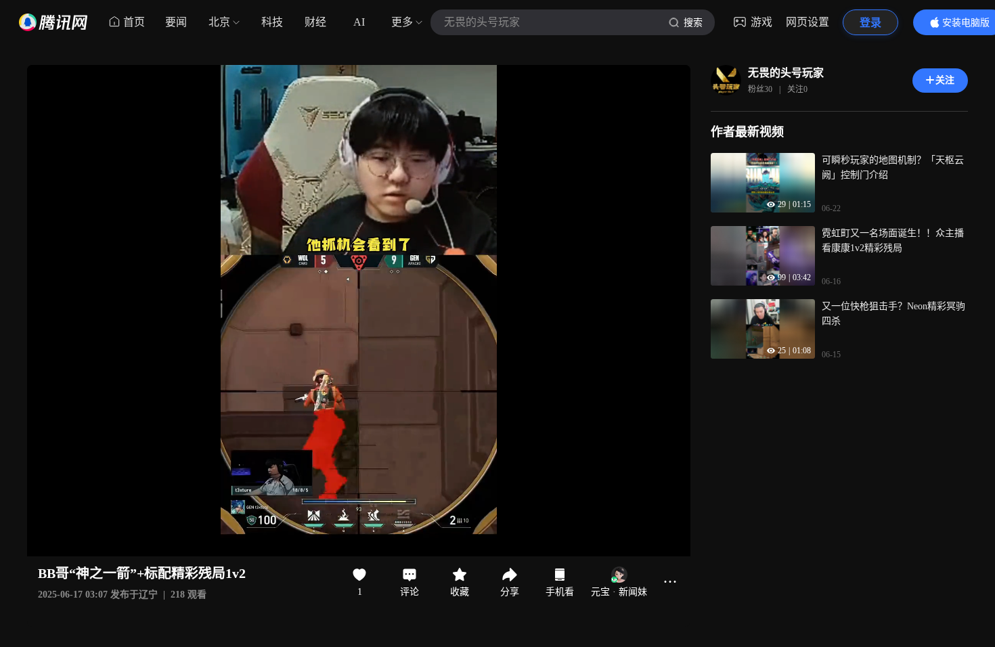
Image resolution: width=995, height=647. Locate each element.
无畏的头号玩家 (786, 73)
